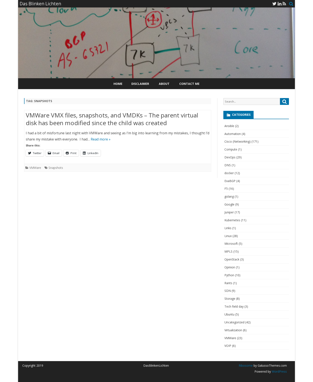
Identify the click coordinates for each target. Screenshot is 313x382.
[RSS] (284, 4)
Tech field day (234, 306)
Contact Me (189, 84)
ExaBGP (229, 181)
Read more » (101, 139)
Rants (228, 283)
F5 (226, 189)
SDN (227, 291)
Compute (230, 149)
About (164, 84)
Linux (228, 236)
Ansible (229, 126)
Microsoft (231, 244)
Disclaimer (140, 84)
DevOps (229, 157)
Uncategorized (234, 322)
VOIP (227, 346)
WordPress (279, 371)
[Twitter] (274, 4)
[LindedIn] (279, 4)
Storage (229, 299)
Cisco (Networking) (237, 141)
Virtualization (233, 330)
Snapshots (56, 168)
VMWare (35, 168)
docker (229, 173)
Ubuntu (229, 314)
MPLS (228, 251)
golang (229, 196)
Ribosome (246, 365)
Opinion (229, 267)
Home (117, 84)
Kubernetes (232, 220)
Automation (232, 134)
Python (229, 275)
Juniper (229, 212)
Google (229, 204)
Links (227, 228)
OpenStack (231, 259)
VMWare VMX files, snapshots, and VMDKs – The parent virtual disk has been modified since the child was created (112, 119)
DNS (227, 165)
